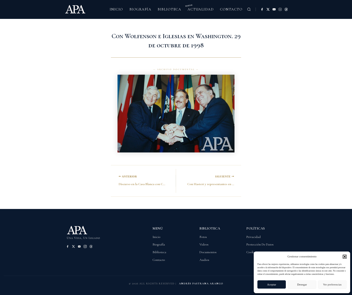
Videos (203, 244)
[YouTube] (274, 9)
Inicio (116, 9)
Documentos (208, 252)
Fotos (203, 237)
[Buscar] (249, 9)
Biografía (140, 9)
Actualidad (201, 9)
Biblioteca (169, 9)
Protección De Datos (260, 244)
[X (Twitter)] (268, 9)
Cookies (251, 252)
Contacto (231, 9)
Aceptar (271, 284)
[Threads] (286, 9)
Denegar (302, 284)
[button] (344, 256)
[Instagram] (280, 9)
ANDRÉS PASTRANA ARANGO (201, 283)
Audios (204, 260)
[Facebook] (262, 9)
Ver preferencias (332, 284)
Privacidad (253, 237)
